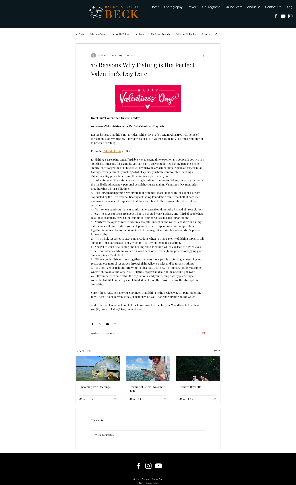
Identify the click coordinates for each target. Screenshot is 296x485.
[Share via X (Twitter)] (100, 323)
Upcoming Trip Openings (95, 387)
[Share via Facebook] (92, 323)
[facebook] (276, 16)
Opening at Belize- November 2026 (148, 388)
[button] (216, 34)
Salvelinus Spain (97, 34)
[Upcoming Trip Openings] (98, 368)
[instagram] (290, 16)
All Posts (80, 34)
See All (217, 350)
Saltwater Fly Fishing (186, 34)
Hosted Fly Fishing (120, 34)
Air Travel (140, 34)
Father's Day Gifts (190, 387)
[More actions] (203, 55)
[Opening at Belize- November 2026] (148, 368)
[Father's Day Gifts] (198, 368)
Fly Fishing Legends (160, 34)
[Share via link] (115, 323)
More (204, 34)
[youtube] (283, 16)
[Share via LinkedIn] (107, 323)
